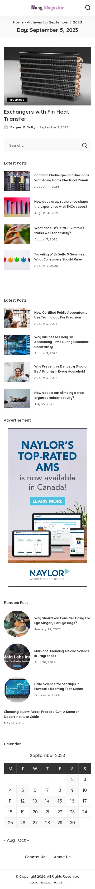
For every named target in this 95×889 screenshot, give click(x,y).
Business (17, 100)
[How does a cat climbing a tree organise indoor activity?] (17, 398)
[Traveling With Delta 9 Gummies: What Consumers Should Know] (17, 260)
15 (60, 801)
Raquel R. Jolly (22, 127)
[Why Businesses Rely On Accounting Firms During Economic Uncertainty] (17, 345)
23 (72, 812)
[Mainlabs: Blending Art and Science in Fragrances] (17, 657)
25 (10, 823)
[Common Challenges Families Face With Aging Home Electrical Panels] (17, 181)
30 (72, 823)
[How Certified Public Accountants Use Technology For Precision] (17, 318)
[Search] (88, 8)
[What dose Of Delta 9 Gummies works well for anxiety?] (17, 234)
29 (60, 823)
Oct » (23, 840)
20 (35, 812)
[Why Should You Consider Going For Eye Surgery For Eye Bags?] (17, 624)
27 (35, 823)
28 (47, 823)
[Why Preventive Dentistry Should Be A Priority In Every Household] (17, 372)
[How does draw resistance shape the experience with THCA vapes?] (17, 207)
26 (22, 823)
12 (23, 801)
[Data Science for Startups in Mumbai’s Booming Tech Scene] (17, 690)
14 (47, 801)
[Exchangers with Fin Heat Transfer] (47, 76)
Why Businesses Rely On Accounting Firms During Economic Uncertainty (61, 342)
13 (35, 801)
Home (18, 22)
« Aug (9, 840)
